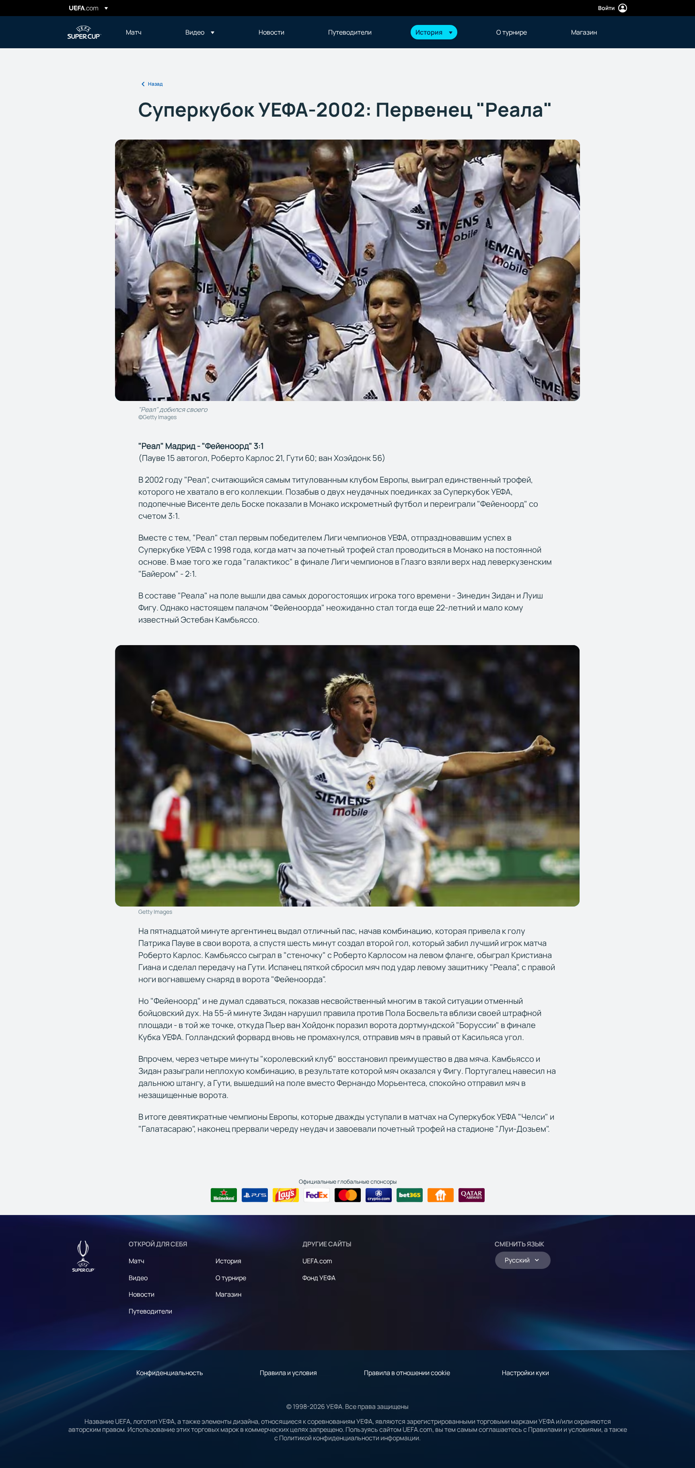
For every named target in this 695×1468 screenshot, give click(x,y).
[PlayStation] (255, 1195)
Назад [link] (155, 83)
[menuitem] (146, 32)
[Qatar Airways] (472, 1195)
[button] (200, 32)
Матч (136, 1260)
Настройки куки (525, 1372)
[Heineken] (224, 1195)
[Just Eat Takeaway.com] (441, 1195)
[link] (134, 32)
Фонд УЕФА (318, 1277)
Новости (141, 1294)
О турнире (231, 1277)
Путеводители (150, 1311)
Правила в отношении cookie (407, 1372)
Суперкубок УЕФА (84, 32)
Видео (138, 1277)
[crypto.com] (379, 1195)
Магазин (228, 1294)
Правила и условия (288, 1372)
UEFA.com (317, 1260)
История (228, 1260)
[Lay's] (286, 1195)
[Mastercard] (348, 1195)
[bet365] (410, 1195)
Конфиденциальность (169, 1372)
